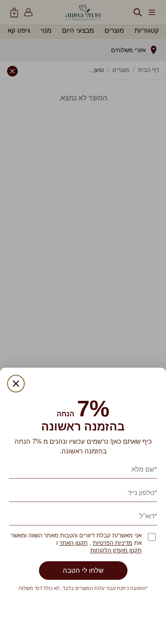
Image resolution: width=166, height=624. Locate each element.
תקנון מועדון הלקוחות (116, 550)
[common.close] (16, 384)
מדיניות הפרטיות (112, 543)
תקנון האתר (73, 543)
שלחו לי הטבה (83, 570)
